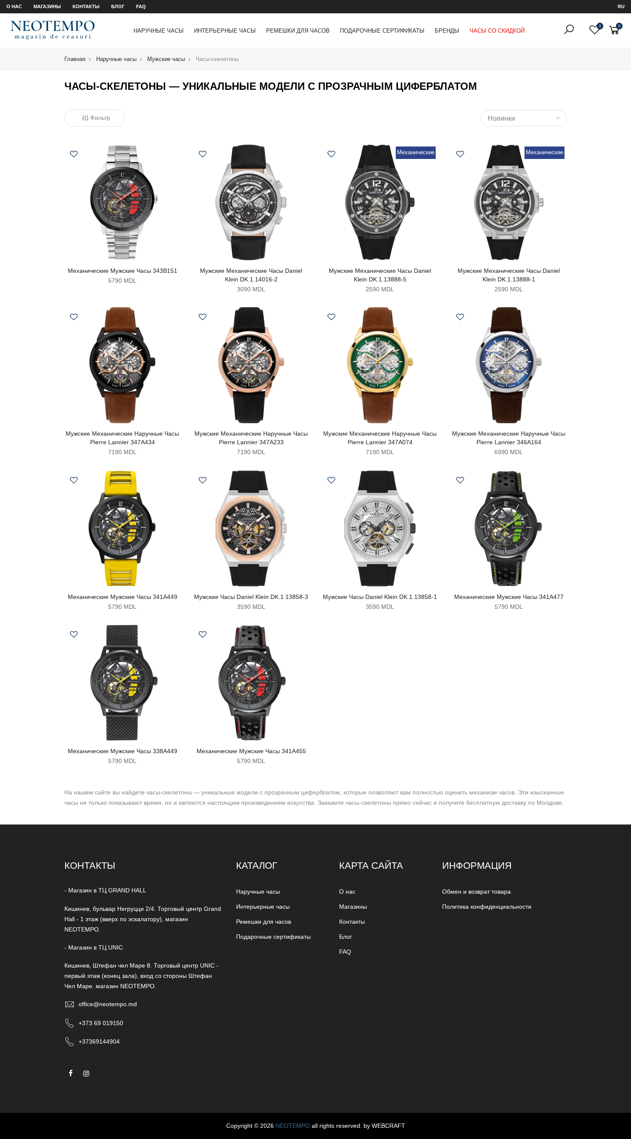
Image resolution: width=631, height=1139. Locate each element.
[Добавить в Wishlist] (74, 155)
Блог (117, 6)
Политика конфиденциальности (486, 906)
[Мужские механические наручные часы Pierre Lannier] (122, 364)
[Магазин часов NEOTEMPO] (52, 30)
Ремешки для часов (298, 30)
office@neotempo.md (108, 1004)
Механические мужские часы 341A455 (251, 751)
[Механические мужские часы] (122, 201)
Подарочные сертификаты (382, 30)
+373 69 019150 (101, 1023)
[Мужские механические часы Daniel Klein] (251, 201)
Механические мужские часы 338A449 (122, 751)
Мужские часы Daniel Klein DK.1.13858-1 (380, 596)
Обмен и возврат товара (476, 891)
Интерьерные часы (225, 30)
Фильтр (100, 117)
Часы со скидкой (497, 30)
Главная (74, 59)
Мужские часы (166, 59)
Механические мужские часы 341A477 (509, 596)
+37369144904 (99, 1041)
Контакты (86, 6)
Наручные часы (158, 30)
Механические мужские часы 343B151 (122, 270)
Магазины (47, 6)
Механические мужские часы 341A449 (122, 596)
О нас (14, 6)
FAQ (141, 6)
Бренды (447, 30)
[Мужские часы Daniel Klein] (251, 528)
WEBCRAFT (388, 1125)
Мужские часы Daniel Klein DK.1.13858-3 (251, 596)
